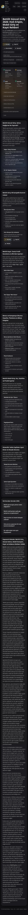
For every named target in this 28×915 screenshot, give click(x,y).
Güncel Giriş (17, 3)
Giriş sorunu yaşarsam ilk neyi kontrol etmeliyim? (12, 525)
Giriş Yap (24, 3)
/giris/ (4, 852)
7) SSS (5, 115)
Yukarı (12, 909)
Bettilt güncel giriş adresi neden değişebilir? (13, 505)
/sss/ (22, 858)
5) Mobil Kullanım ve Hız (9, 107)
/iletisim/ (16, 858)
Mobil (19, 6)
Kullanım (21, 909)
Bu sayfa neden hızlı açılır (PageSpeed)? (11, 531)
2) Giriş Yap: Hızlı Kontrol (9, 96)
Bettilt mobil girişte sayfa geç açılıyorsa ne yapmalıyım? (12, 512)
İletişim (25, 909)
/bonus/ (11, 858)
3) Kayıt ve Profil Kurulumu (9, 100)
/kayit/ (9, 852)
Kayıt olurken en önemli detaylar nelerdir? (13, 518)
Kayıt (14, 6)
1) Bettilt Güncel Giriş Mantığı (10, 92)
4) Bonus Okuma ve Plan (9, 103)
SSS (25, 10)
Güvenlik (24, 6)
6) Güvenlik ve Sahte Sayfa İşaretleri (11, 111)
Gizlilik (17, 909)
